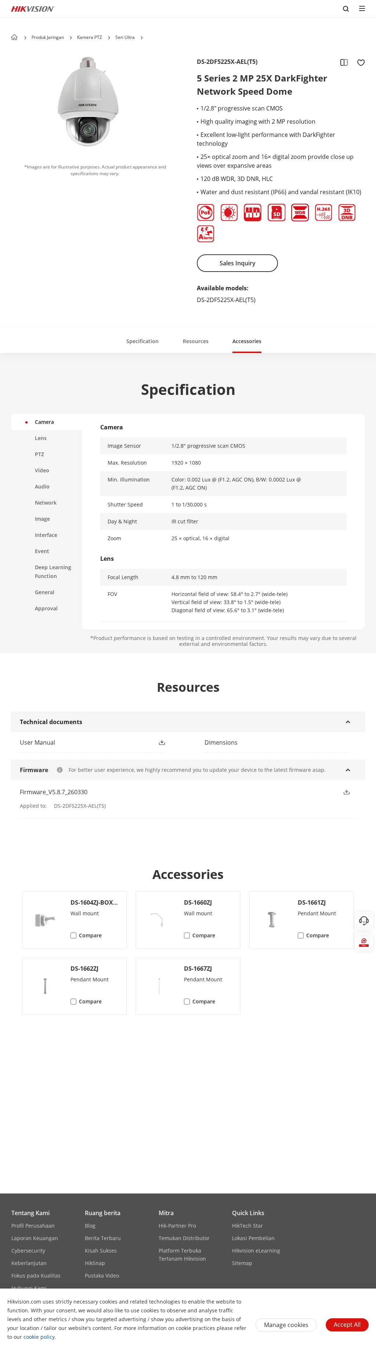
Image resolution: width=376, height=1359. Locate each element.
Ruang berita (102, 1213)
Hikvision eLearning (256, 1250)
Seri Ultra (125, 37)
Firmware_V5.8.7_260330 (53, 792)
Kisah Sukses (101, 1250)
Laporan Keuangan (34, 1238)
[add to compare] (344, 62)
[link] (80, 742)
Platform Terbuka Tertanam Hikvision (182, 1254)
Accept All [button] (347, 1324)
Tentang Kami (30, 1213)
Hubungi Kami (29, 1287)
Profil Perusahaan (33, 1225)
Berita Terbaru (103, 1238)
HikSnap (95, 1263)
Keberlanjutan (29, 1263)
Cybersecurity (28, 1250)
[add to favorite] (358, 62)
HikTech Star (247, 1225)
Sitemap (242, 1263)
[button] (71, 38)
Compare (90, 935)
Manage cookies (286, 1325)
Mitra (166, 1213)
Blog (90, 1225)
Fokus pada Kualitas (36, 1275)
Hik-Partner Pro (177, 1225)
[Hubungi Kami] (364, 921)
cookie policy (39, 1336)
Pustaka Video (102, 1275)
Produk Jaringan (48, 37)
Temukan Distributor (184, 1238)
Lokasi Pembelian (253, 1238)
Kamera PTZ (89, 37)
